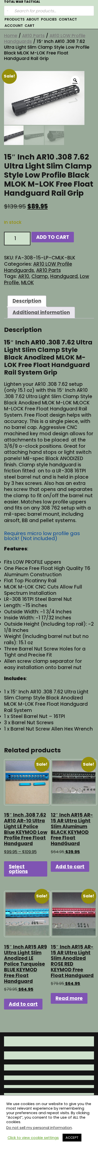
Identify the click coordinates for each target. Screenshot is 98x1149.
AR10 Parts (33, 36)
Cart (29, 25)
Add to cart (52, 237)
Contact (68, 19)
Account (14, 25)
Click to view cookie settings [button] (33, 1137)
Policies (49, 19)
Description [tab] (27, 301)
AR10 (23, 276)
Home (10, 36)
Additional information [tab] (41, 312)
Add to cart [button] (70, 866)
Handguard (64, 276)
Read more (69, 998)
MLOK (27, 282)
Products (15, 19)
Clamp (39, 276)
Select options (18, 869)
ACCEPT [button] (72, 1137)
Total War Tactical (22, 2)
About (32, 19)
